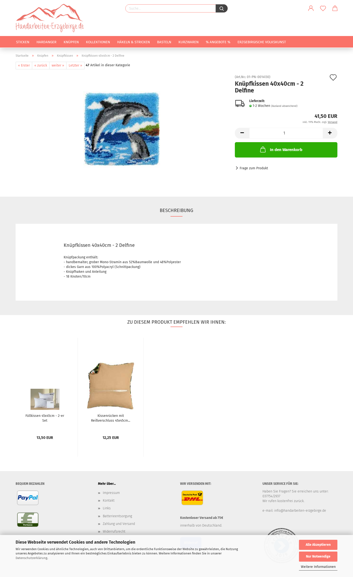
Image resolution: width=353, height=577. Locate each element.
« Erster (24, 65)
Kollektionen (98, 42)
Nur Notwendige (318, 556)
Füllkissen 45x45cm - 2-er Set (44, 418)
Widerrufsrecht (114, 531)
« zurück (40, 65)
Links (107, 508)
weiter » (58, 65)
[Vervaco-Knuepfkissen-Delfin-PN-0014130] (121, 129)
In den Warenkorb (286, 149)
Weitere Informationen (318, 567)
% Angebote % (218, 42)
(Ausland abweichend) (284, 106)
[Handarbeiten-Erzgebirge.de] (51, 18)
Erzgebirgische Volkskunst (261, 42)
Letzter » (75, 65)
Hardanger (46, 42)
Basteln (164, 42)
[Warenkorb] (335, 8)
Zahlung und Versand (119, 524)
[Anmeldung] (311, 8)
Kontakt (109, 500)
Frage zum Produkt (254, 168)
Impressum (111, 493)
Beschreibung (176, 210)
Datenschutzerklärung (31, 558)
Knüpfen (71, 42)
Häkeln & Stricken (133, 42)
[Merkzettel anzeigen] (323, 8)
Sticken (22, 42)
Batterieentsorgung (117, 516)
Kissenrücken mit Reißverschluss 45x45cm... (110, 418)
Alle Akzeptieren (318, 545)
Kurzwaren (188, 42)
